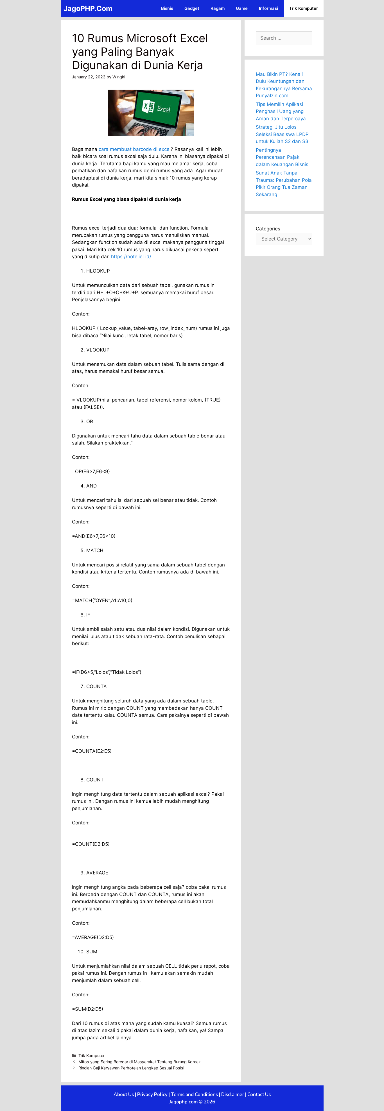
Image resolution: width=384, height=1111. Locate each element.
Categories (268, 229)
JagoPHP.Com (88, 8)
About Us (124, 1094)
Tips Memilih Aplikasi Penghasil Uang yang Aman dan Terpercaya (281, 111)
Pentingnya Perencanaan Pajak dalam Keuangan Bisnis (282, 157)
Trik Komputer (303, 8)
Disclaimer (232, 1094)
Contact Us (259, 1094)
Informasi (268, 8)
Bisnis (167, 8)
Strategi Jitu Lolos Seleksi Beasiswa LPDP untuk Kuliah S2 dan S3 (282, 134)
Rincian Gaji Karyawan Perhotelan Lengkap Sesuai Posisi (131, 1067)
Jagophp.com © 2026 (192, 1102)
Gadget (191, 8)
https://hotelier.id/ (131, 256)
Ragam (218, 8)
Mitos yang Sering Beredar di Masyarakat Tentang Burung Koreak (139, 1061)
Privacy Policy (152, 1094)
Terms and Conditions (194, 1094)
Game (242, 8)
